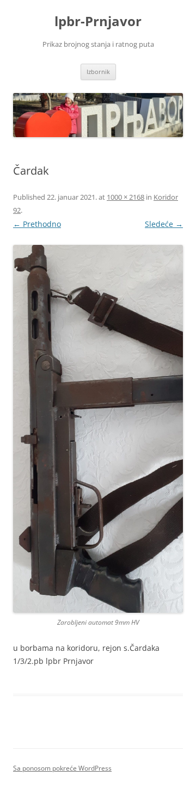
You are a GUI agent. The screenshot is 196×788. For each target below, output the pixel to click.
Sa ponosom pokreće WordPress (62, 768)
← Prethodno (37, 224)
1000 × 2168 (125, 197)
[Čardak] (98, 429)
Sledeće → (164, 224)
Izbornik (98, 71)
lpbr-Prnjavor (98, 21)
